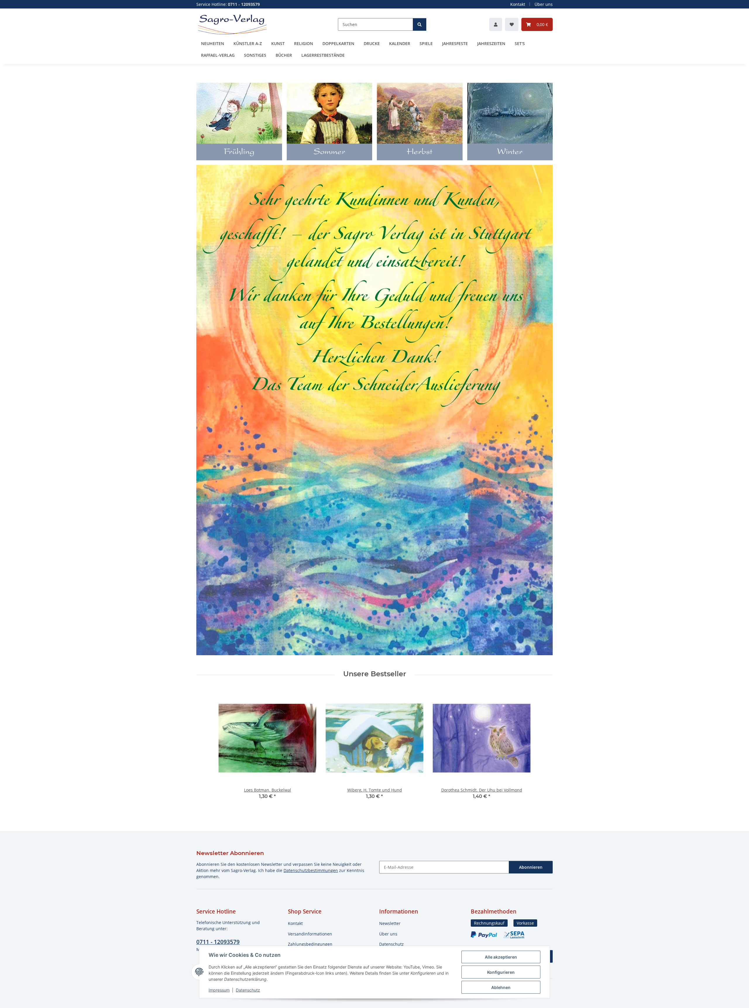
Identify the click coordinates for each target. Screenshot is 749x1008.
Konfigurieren (501, 972)
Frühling (239, 152)
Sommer (329, 152)
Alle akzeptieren (501, 956)
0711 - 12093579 (218, 942)
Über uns (544, 4)
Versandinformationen (310, 934)
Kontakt (517, 4)
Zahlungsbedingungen (310, 944)
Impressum (219, 990)
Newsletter (390, 923)
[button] (495, 24)
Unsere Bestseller (374, 674)
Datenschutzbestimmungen (311, 870)
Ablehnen (501, 987)
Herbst (419, 152)
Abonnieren (530, 867)
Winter (510, 152)
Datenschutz (248, 990)
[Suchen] (419, 24)
